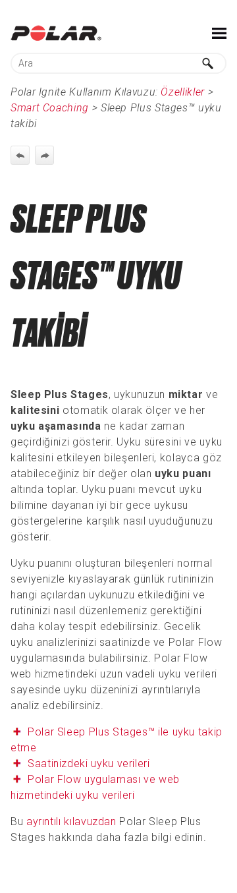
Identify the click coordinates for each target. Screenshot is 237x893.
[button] (208, 63)
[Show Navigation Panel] (219, 33)
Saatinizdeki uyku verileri (89, 763)
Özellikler (182, 92)
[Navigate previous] (20, 155)
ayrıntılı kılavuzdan (71, 821)
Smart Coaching (50, 107)
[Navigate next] (44, 155)
